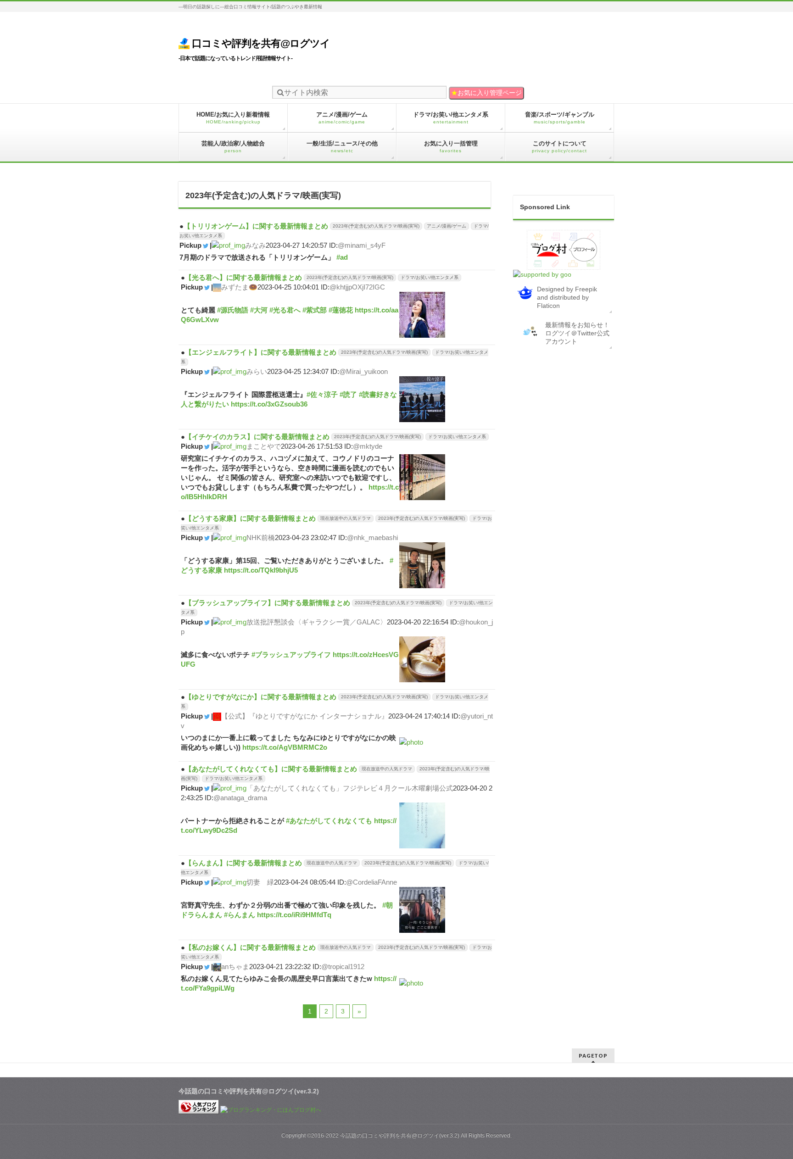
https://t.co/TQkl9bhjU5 (261, 570)
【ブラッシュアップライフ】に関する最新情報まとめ (267, 603)
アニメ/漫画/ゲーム (446, 225)
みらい (256, 371)
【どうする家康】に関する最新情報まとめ (250, 518)
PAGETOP (593, 1056)
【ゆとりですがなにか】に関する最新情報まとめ (260, 697)
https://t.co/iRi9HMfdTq (294, 915)
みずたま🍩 (239, 287)
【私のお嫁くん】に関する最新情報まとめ (250, 947)
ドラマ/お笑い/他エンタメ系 (429, 277)
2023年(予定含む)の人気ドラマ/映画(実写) (376, 225)
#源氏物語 (232, 310)
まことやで (263, 446)
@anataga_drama (240, 798)
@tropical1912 (342, 966)
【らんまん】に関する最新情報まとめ (243, 863)
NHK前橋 (260, 537)
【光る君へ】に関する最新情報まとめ (243, 277)
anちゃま (235, 966)
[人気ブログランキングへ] (199, 1110)
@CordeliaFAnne (371, 882)
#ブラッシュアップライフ (291, 654)
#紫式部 (314, 310)
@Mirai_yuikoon (363, 371)
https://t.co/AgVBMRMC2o (284, 747)
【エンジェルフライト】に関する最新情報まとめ (260, 352)
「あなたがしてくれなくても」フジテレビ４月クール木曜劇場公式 (349, 788)
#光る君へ (285, 310)
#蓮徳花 (341, 310)
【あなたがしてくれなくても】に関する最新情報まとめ (271, 769)
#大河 (259, 310)
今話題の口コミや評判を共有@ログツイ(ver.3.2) (399, 1135)
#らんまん (239, 915)
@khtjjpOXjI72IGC (357, 287)
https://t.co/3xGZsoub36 (269, 404)
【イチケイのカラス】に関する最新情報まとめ (257, 436)
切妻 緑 (260, 882)
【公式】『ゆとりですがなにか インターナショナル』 (304, 716)
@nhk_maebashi (372, 537)
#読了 (348, 394)
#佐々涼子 (322, 394)
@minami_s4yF (361, 245)
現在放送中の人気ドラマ (345, 518)
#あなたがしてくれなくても (329, 821)
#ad (342, 257)
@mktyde (367, 446)
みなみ (255, 245)
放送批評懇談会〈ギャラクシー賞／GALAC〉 (316, 622)
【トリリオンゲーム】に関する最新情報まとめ (256, 226)
